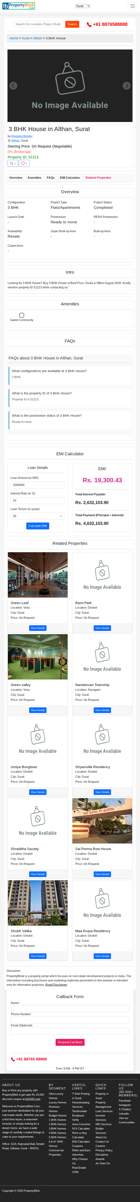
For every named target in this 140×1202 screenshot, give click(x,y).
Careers (100, 1145)
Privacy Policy (104, 1150)
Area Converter (81, 1124)
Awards (100, 1158)
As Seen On (103, 1163)
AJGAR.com (32, 1099)
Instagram (125, 1104)
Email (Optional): (22, 1025)
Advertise (77, 1154)
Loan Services (104, 1111)
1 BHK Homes (57, 1119)
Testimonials (79, 1111)
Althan (37, 38)
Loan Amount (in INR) (24, 477)
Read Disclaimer (56, 984)
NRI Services (104, 1124)
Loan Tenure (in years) (25, 509)
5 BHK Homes (57, 1137)
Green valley (21, 685)
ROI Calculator (81, 1128)
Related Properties (98, 177)
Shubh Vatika (21, 931)
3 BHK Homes (57, 1128)
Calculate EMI (38, 525)
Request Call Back (70, 1042)
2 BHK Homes (57, 1124)
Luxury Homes (58, 1102)
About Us (101, 1137)
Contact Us (102, 1141)
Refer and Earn (81, 1150)
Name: (15, 1002)
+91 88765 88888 (31, 1059)
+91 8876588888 (109, 24)
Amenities (34, 177)
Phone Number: (21, 1014)
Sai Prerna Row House (93, 849)
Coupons (77, 1145)
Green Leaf (19, 603)
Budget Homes (58, 1115)
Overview (15, 177)
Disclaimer (102, 1154)
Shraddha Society (25, 849)
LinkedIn (124, 1113)
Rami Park (83, 603)
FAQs (51, 177)
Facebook (125, 1100)
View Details (38, 628)
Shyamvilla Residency (92, 767)
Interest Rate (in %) (23, 493)
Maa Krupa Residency (92, 931)
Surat (26, 38)
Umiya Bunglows (24, 767)
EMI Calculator (70, 177)
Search (72, 24)
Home (13, 38)
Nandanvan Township (92, 685)
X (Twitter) (125, 1109)
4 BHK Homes (57, 1132)
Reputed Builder (22, 136)
